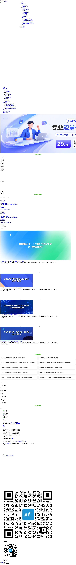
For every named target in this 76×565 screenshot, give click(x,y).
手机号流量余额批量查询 (28, 23)
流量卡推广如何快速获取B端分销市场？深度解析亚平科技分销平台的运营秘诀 (18, 362)
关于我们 (22, 26)
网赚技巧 (25, 13)
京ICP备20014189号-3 (7, 443)
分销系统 (25, 14)
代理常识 (25, 10)
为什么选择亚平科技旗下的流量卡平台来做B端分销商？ (13, 357)
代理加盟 (23, 3)
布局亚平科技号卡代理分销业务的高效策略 (49, 357)
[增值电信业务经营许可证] (20, 441)
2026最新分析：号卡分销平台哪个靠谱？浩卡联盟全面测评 (12, 261)
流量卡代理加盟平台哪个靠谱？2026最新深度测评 (10, 314)
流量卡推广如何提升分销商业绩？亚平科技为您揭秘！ (51, 367)
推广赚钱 (25, 5)
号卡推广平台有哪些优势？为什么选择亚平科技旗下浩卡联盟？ (15, 367)
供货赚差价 (25, 6)
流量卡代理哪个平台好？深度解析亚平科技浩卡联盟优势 (52, 372)
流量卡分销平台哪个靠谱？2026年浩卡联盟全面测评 (11, 288)
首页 (22, 2)
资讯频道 (23, 7)
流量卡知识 (25, 16)
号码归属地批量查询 (27, 19)
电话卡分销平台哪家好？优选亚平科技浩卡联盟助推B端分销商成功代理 (17, 377)
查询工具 (23, 17)
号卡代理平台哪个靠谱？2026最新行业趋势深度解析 (11, 341)
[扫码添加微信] (38, 562)
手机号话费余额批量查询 (28, 22)
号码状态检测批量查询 (28, 20)
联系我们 (22, 27)
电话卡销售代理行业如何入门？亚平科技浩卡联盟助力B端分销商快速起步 (55, 377)
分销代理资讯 (26, 9)
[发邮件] (19, 487)
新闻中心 (22, 24)
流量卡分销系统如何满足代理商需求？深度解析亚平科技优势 (14, 372)
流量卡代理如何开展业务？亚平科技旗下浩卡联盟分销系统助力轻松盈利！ (55, 362)
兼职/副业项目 (26, 12)
